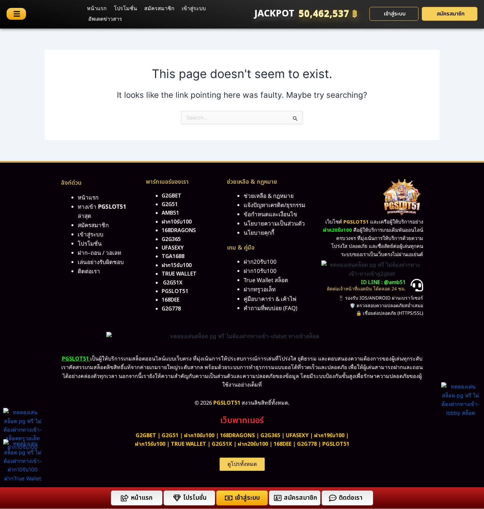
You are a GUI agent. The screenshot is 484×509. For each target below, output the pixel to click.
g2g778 (171, 309)
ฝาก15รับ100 (177, 265)
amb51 (170, 213)
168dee (282, 444)
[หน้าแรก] (124, 498)
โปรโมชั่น (125, 9)
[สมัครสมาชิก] (278, 498)
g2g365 (171, 239)
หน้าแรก (97, 9)
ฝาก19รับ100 (329, 436)
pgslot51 (175, 291)
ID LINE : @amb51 (383, 282)
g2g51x (172, 283)
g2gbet (171, 196)
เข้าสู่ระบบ (194, 9)
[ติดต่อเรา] (332, 498)
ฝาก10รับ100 (177, 222)
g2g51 (170, 204)
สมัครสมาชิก (159, 9)
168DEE (170, 300)
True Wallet (179, 274)
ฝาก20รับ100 (253, 444)
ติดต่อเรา (89, 271)
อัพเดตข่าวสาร (105, 19)
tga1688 (173, 256)
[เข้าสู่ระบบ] (228, 498)
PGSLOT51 (335, 444)
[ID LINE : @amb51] (417, 285)
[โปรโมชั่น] (177, 498)
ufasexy (173, 248)
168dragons (179, 230)
